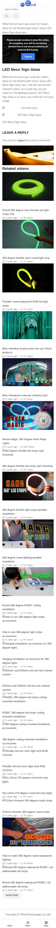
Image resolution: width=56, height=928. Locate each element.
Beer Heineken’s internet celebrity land (24, 395)
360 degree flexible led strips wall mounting (27, 466)
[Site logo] (28, 4)
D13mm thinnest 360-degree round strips (26, 811)
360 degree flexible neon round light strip (25, 257)
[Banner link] (28, 155)
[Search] (52, 5)
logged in (22, 140)
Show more (11, 895)
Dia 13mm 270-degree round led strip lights (27, 793)
